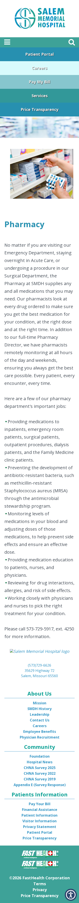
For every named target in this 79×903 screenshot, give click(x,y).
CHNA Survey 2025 (40, 767)
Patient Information (39, 815)
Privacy (39, 889)
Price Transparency (39, 109)
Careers (39, 68)
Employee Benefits (39, 731)
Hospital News (39, 762)
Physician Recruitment (39, 737)
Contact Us (39, 720)
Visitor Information (39, 821)
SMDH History (39, 708)
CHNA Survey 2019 (40, 779)
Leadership (39, 714)
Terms (39, 883)
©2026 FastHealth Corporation (39, 877)
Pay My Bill (39, 81)
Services (40, 95)
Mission (39, 703)
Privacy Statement (39, 826)
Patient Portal (39, 54)
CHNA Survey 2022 (40, 773)
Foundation (40, 756)
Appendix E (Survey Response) (40, 784)
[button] (71, 895)
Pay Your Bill (39, 803)
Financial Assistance (39, 809)
